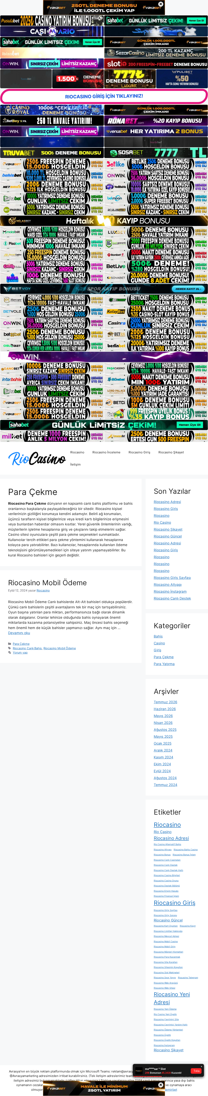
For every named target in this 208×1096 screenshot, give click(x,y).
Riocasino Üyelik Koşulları (167, 1040)
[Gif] (104, 221)
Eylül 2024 (162, 771)
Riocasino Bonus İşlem (184, 854)
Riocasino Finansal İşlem (166, 896)
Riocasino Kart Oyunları (166, 926)
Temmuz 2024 (165, 785)
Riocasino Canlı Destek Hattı (168, 870)
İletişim (75, 464)
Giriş (157, 650)
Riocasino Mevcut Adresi (166, 936)
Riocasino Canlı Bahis (27, 648)
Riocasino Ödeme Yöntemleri (168, 1029)
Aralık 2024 (163, 750)
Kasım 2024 (163, 757)
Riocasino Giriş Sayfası (172, 578)
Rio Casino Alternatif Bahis (167, 844)
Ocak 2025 (162, 743)
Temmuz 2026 (165, 702)
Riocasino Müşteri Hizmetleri (168, 952)
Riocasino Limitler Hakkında (168, 931)
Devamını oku (19, 633)
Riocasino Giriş (139, 452)
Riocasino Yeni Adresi (172, 998)
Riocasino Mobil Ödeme (47, 582)
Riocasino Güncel (168, 536)
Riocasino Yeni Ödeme (165, 1009)
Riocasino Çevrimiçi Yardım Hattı (170, 1024)
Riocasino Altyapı (168, 585)
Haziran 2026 (165, 709)
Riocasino (77, 452)
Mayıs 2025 (163, 737)
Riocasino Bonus (162, 854)
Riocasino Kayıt (188, 926)
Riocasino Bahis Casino (186, 849)
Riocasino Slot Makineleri (167, 972)
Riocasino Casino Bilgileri (167, 875)
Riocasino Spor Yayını (165, 977)
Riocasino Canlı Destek (172, 598)
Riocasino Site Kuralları (166, 962)
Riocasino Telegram (188, 977)
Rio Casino (162, 523)
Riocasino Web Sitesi (164, 988)
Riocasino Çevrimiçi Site (166, 1019)
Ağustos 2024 (165, 778)
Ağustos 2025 (165, 730)
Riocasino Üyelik (162, 1035)
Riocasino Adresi (167, 502)
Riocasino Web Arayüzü (166, 983)
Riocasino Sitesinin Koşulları (168, 967)
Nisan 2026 (163, 723)
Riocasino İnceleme (106, 452)
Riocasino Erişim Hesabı (166, 891)
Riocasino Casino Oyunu (166, 880)
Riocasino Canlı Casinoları (167, 860)
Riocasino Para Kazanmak (167, 957)
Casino (159, 643)
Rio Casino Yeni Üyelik (165, 1014)
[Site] (52, 163)
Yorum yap (20, 652)
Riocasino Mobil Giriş (165, 946)
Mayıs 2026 (163, 716)
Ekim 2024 (162, 764)
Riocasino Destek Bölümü (167, 885)
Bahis (158, 636)
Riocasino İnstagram (170, 591)
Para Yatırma (164, 664)
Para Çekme (21, 643)
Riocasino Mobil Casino (166, 941)
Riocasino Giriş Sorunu (165, 915)
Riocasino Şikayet (171, 452)
